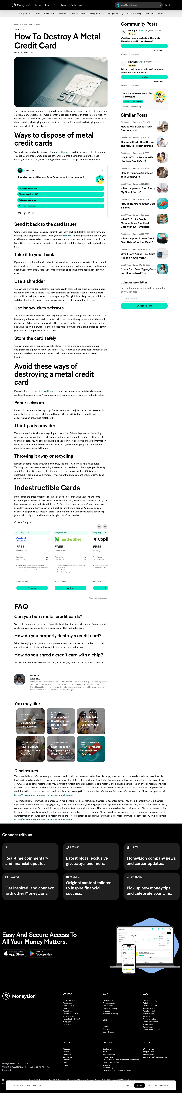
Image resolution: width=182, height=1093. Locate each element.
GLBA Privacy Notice (111, 1062)
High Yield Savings (110, 1008)
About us (66, 1049)
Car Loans (67, 1024)
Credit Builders (69, 1011)
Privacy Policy (108, 1057)
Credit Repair (148, 1027)
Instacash (66, 1008)
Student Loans (68, 1016)
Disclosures (129, 1080)
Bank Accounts (109, 1003)
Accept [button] (139, 1085)
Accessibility (108, 1067)
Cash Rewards (108, 1032)
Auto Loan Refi (149, 1011)
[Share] (33, 213)
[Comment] (25, 213)
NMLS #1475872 (115, 1080)
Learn (16, 25)
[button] (158, 1085)
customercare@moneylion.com (155, 1057)
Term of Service (109, 1054)
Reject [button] (127, 1085)
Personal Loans (69, 1000)
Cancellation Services (151, 1030)
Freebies (106, 1029)
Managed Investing (110, 1014)
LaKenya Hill (28, 52)
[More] (101, 170)
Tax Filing (146, 1016)
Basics (38, 25)
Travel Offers (148, 1024)
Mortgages (67, 1022)
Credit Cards (27, 25)
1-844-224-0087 (149, 1054)
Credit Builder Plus (70, 1014)
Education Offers (149, 1019)
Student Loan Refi (150, 1006)
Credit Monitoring (150, 1000)
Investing (106, 1011)
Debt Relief (147, 1003)
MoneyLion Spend (110, 1000)
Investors (66, 1059)
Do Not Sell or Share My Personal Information (121, 1059)
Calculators (67, 1057)
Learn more (36, 1085)
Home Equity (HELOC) (72, 1019)
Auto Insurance (149, 1008)
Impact (65, 1065)
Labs (64, 1062)
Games (106, 1026)
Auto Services (148, 1014)
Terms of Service (85, 1080)
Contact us (107, 1049)
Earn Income (108, 1006)
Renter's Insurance (150, 1022)
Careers (66, 1052)
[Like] (19, 213)
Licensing (106, 1065)
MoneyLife (67, 1054)
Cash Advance (68, 1006)
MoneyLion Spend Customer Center (117, 1070)
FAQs (105, 1052)
